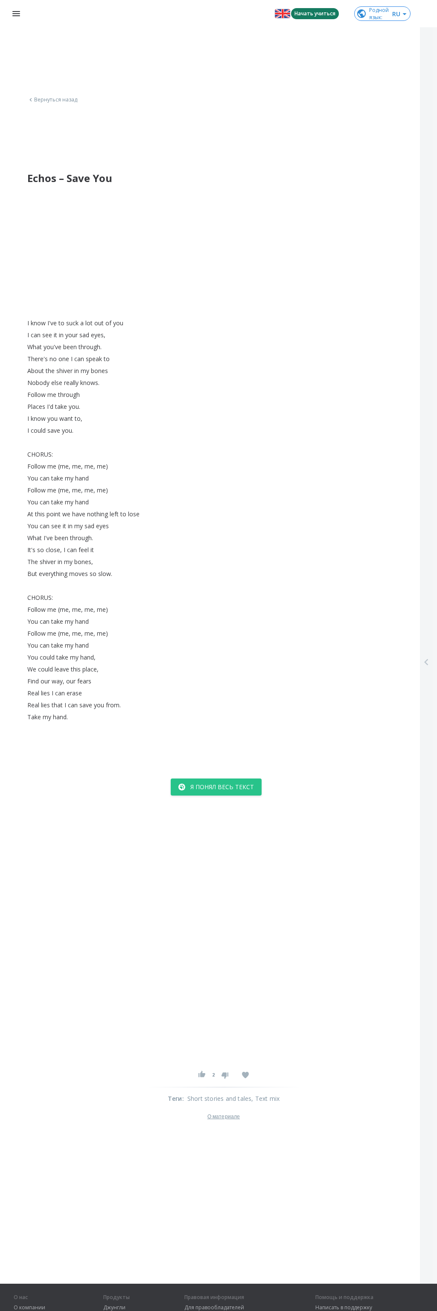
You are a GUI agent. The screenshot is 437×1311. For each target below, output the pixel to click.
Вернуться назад (56, 99)
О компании (29, 1307)
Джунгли (114, 1307)
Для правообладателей (214, 1307)
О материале (223, 1117)
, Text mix (265, 1098)
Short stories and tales (219, 1098)
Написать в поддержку (343, 1307)
